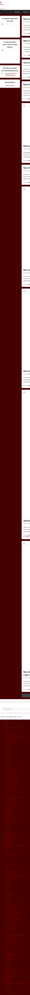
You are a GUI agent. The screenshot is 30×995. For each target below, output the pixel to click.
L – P (9, 749)
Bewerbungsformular (8, 839)
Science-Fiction (12, 788)
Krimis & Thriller (12, 777)
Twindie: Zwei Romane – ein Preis (15, 738)
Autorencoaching (10, 799)
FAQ (6, 725)
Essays (10, 762)
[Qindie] (15, 9)
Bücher (4, 731)
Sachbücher (11, 786)
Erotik (9, 760)
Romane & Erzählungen (15, 782)
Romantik (10, 784)
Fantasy (10, 764)
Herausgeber (9, 808)
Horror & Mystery (12, 769)
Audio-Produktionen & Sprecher (14, 797)
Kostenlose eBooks (10, 740)
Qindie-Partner (6, 795)
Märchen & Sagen (13, 780)
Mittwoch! (8, 830)
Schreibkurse (9, 815)
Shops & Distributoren (11, 817)
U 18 (9, 793)
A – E (9, 744)
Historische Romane (14, 766)
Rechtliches (6, 850)
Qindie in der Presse (11, 837)
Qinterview (8, 832)
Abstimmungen (9, 843)
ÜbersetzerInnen (10, 821)
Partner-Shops (9, 823)
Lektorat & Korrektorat (11, 810)
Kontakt (7, 729)
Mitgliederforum (7, 841)
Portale (7, 812)
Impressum (8, 852)
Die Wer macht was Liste (12, 727)
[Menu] (1, 2)
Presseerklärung (10, 834)
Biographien (11, 758)
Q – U (9, 751)
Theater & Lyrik (12, 791)
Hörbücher (11, 773)
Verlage (7, 819)
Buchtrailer (8, 804)
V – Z (9, 753)
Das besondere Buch (11, 733)
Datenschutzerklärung (11, 854)
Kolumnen (8, 828)
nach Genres (9, 755)
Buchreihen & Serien (11, 736)
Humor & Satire (12, 771)
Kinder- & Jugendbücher (15, 775)
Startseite (17, 12)
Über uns (25, 12)
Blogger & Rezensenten (12, 802)
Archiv (4, 826)
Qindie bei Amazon (10, 85)
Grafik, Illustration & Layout (13, 806)
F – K (9, 747)
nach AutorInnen (10, 742)
